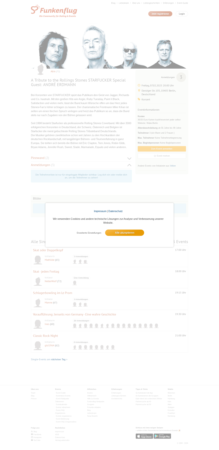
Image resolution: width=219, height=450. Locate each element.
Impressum (100, 211)
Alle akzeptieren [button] (124, 232)
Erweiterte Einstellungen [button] (89, 233)
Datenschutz (115, 211)
